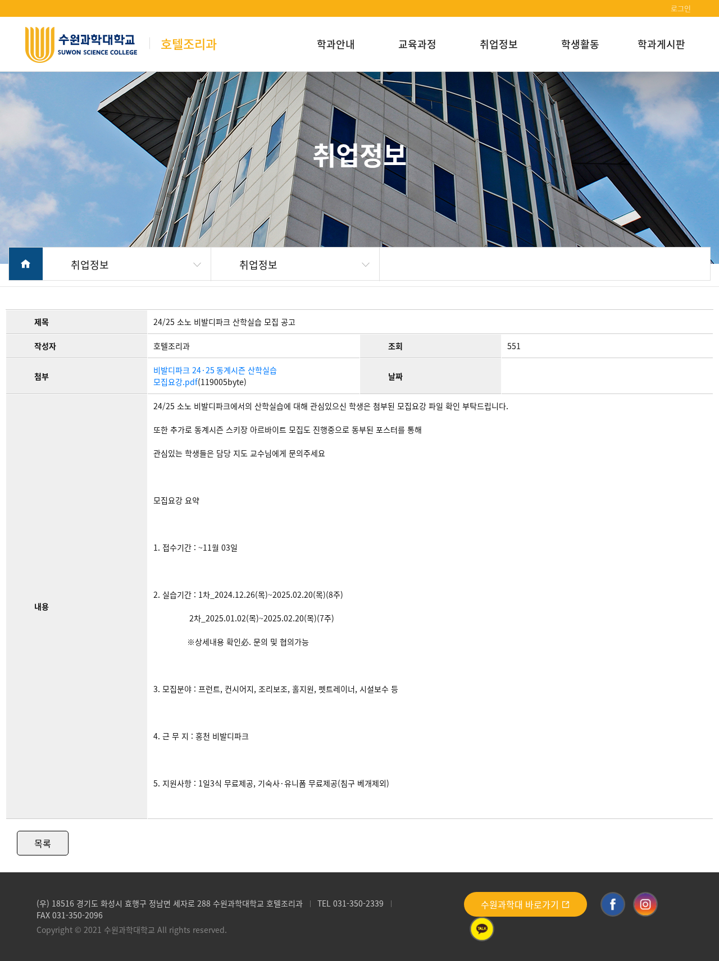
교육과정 (417, 43)
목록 (42, 843)
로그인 (681, 8)
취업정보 (499, 43)
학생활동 (580, 43)
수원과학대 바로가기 (521, 904)
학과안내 (336, 43)
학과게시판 (661, 43)
